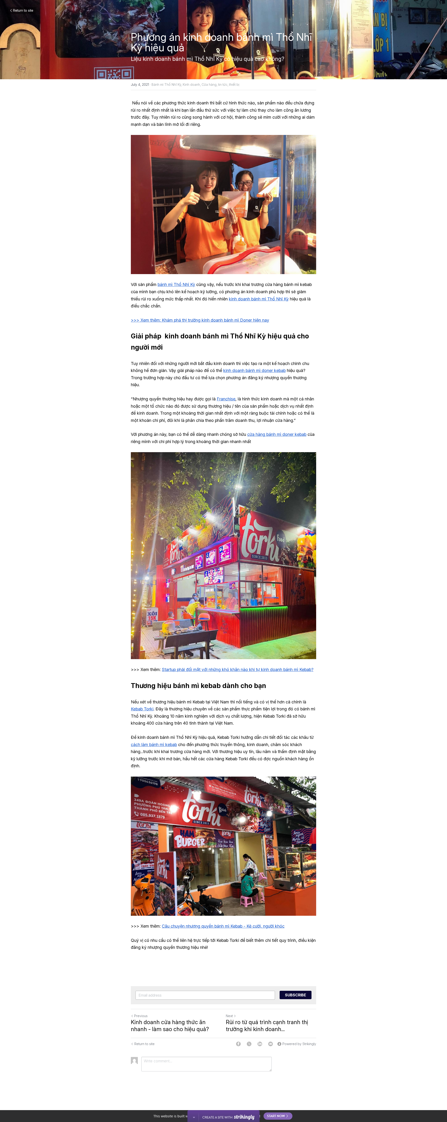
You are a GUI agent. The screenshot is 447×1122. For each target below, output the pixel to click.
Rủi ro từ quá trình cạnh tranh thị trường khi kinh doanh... (267, 1026)
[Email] (270, 1044)
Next (229, 1016)
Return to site (23, 10)
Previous (141, 1016)
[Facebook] (238, 1044)
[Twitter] (249, 1044)
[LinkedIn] (259, 1044)
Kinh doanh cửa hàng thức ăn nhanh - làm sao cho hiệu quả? (170, 1026)
